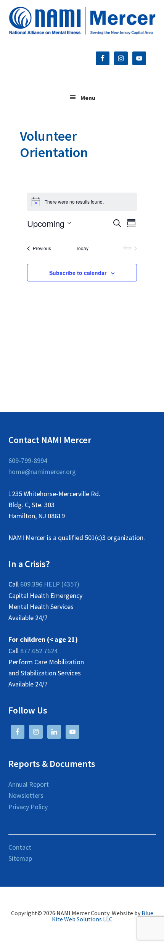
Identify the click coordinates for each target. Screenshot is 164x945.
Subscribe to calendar (77, 272)
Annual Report (28, 784)
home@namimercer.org (42, 471)
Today (82, 248)
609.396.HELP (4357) (49, 584)
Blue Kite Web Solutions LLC (102, 916)
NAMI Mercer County (82, 21)
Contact (19, 847)
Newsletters (25, 795)
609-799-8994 (27, 460)
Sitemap (20, 858)
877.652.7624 (39, 650)
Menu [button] (87, 97)
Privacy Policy (28, 806)
